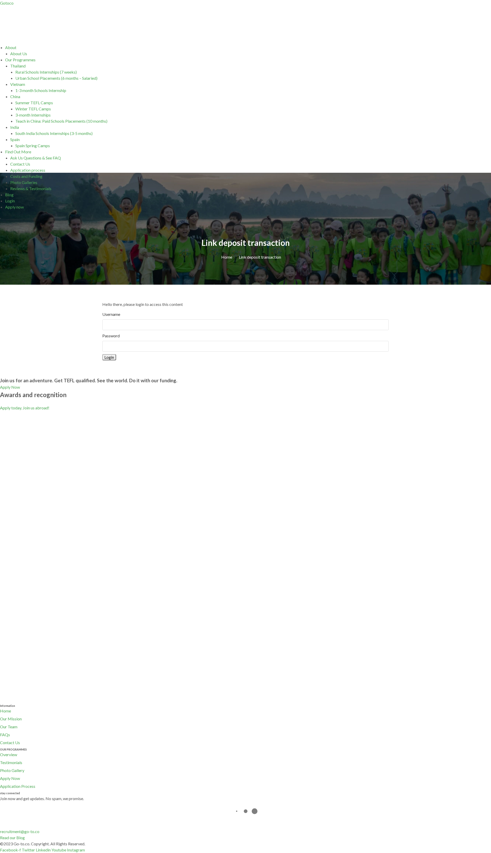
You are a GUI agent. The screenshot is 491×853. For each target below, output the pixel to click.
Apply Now (10, 778)
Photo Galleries (23, 182)
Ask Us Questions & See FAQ (35, 157)
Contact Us (20, 164)
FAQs (5, 734)
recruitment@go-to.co (19, 831)
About (10, 47)
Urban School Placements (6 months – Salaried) (56, 78)
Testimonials (11, 762)
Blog (9, 194)
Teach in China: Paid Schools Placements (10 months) (61, 121)
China (15, 96)
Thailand (18, 65)
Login (10, 200)
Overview (8, 754)
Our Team (8, 726)
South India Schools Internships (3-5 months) (54, 133)
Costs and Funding (26, 176)
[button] (248, 47)
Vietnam (17, 84)
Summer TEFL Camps (34, 102)
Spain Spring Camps (32, 145)
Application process (27, 170)
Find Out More (18, 151)
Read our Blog (12, 837)
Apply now (14, 206)
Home (5, 710)
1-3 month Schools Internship (40, 90)
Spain (15, 139)
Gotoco (7, 3)
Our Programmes (20, 59)
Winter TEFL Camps (33, 108)
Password (111, 335)
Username (111, 314)
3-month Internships (33, 114)
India (14, 127)
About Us (18, 53)
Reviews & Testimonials (30, 188)
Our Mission (11, 718)
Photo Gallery (12, 770)
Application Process (17, 786)
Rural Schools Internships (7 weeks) (46, 72)
